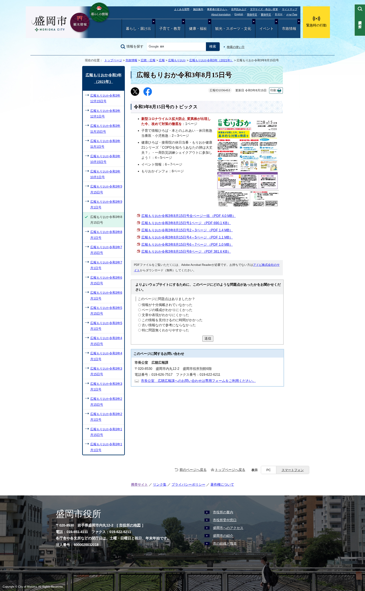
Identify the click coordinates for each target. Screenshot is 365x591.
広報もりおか (177, 60)
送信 (207, 338)
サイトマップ (289, 9)
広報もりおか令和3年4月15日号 (106, 341)
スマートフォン (293, 470)
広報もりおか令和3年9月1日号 (106, 204)
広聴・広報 (148, 60)
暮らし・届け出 (138, 29)
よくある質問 (181, 9)
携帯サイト (139, 484)
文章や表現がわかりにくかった (165, 315)
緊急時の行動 (316, 25)
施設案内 (198, 9)
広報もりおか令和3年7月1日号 (106, 265)
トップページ (113, 60)
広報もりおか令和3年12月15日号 (105, 98)
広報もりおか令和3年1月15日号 (106, 432)
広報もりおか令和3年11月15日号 (105, 128)
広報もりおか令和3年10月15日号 (105, 159)
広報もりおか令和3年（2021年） (211, 60)
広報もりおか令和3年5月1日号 (106, 325)
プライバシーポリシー (188, 484)
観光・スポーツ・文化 (233, 29)
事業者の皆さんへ (217, 9)
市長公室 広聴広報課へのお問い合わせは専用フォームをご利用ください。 (198, 381)
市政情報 (289, 29)
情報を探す (135, 46)
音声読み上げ (238, 9)
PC (268, 470)
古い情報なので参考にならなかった (169, 325)
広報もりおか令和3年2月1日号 (106, 416)
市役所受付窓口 (225, 520)
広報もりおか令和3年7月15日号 (106, 250)
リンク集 (159, 484)
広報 (162, 60)
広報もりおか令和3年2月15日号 (106, 401)
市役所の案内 (223, 512)
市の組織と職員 (225, 543)
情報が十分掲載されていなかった (167, 305)
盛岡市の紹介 (223, 536)
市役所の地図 (130, 525)
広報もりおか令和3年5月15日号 (106, 310)
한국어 (278, 14)
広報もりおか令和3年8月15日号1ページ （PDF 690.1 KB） (186, 223)
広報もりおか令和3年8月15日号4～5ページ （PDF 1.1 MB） (187, 237)
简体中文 (252, 14)
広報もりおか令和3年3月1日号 (106, 386)
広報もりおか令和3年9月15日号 (106, 189)
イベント (266, 29)
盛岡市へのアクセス (228, 528)
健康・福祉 (198, 29)
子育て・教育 (170, 29)
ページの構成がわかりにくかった (167, 310)
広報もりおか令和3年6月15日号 (106, 280)
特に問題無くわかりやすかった (165, 330)
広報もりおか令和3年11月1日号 (105, 143)
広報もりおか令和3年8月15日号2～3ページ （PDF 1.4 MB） (187, 230)
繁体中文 (266, 14)
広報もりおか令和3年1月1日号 (106, 447)
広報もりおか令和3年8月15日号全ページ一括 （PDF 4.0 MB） (188, 216)
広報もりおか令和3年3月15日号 (106, 371)
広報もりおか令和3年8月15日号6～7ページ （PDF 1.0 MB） (187, 244)
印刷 (273, 90)
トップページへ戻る (230, 470)
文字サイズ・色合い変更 (264, 9)
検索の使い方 (236, 47)
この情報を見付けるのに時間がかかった (172, 320)
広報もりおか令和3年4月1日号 (106, 356)
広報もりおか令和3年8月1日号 (106, 234)
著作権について (222, 484)
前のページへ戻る (193, 470)
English (238, 14)
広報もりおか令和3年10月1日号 (105, 174)
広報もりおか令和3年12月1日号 (105, 113)
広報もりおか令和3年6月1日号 (106, 295)
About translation (221, 14)
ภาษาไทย (291, 14)
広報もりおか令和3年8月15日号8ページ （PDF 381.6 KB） (186, 251)
